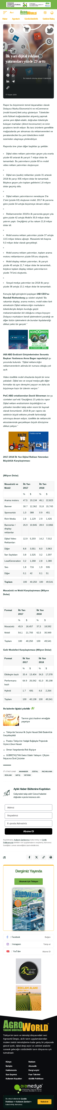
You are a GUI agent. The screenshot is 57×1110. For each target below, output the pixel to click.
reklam (8, 775)
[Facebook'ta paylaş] (8, 69)
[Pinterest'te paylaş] (8, 75)
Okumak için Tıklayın (28, 881)
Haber (11, 50)
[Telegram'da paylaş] (13, 81)
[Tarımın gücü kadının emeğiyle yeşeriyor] (11, 720)
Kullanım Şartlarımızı (22, 840)
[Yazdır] (51, 857)
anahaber (23, 771)
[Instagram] (28, 944)
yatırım (27, 775)
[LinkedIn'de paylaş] (8, 81)
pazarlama (47, 771)
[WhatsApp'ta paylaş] (13, 75)
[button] (44, 1101)
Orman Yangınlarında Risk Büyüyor (21, 750)
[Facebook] (28, 937)
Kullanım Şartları (23, 1102)
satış (18, 775)
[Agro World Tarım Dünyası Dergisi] (28, 12)
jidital (35, 771)
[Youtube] (28, 951)
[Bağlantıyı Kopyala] (8, 87)
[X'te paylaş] (13, 69)
